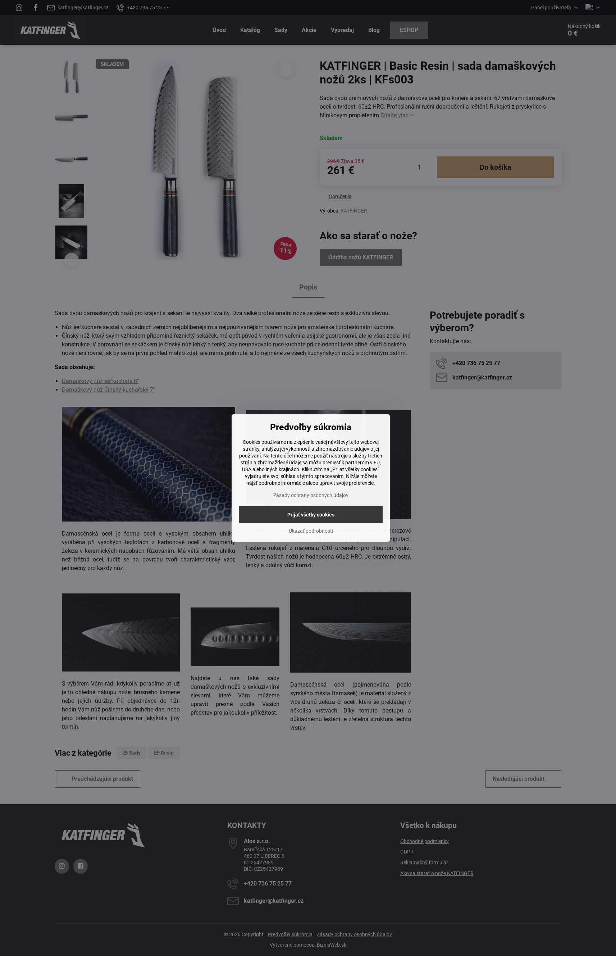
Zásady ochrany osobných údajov (310, 495)
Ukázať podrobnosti (311, 531)
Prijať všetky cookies (310, 515)
